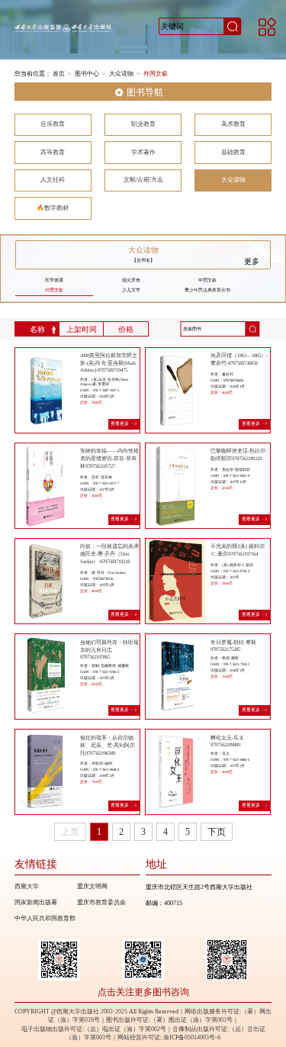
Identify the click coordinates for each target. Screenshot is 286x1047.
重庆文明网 (92, 886)
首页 (59, 73)
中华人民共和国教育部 (45, 918)
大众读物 (121, 73)
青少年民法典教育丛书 (207, 290)
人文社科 (52, 179)
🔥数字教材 (53, 208)
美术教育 (233, 124)
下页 (216, 831)
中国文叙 (207, 280)
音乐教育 (52, 124)
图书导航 (145, 93)
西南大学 (26, 886)
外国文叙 (155, 73)
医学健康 (54, 280)
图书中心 (87, 73)
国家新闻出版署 (35, 902)
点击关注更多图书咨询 (143, 992)
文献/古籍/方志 (143, 179)
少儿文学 (131, 290)
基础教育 (233, 152)
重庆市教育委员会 (101, 902)
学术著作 (143, 152)
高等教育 (52, 152)
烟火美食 (131, 280)
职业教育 (143, 124)
